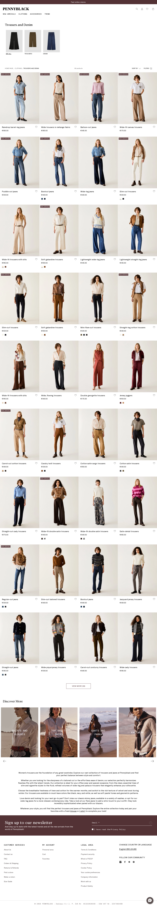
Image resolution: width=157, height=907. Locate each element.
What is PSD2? (87, 859)
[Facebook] (125, 862)
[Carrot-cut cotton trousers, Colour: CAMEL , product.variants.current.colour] (3, 470)
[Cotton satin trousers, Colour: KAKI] (123, 471)
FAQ (5, 859)
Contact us (8, 854)
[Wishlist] (147, 9)
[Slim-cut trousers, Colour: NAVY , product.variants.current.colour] (5, 334)
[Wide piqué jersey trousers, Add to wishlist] (76, 667)
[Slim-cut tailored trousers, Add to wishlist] (76, 599)
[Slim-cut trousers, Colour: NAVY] (123, 199)
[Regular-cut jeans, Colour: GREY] (5, 606)
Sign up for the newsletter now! (78, 2)
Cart (44, 854)
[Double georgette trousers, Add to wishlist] (115, 395)
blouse (73, 811)
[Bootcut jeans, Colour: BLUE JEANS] (81, 606)
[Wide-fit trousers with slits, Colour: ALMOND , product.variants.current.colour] (3, 266)
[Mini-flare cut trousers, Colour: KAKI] (81, 335)
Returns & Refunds (11, 868)
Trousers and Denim (31, 68)
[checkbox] (92, 829)
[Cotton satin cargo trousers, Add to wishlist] (115, 463)
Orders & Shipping (11, 863)
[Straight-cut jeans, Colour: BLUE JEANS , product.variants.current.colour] (3, 674)
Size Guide (8, 881)
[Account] (142, 9)
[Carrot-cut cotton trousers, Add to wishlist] (36, 463)
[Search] (137, 9)
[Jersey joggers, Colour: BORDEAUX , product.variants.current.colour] (120, 402)
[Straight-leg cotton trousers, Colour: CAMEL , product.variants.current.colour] (123, 334)
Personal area (47, 850)
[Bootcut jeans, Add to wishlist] (76, 191)
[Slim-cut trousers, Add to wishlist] (154, 191)
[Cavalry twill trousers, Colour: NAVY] (45, 471)
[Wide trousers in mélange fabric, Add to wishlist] (76, 127)
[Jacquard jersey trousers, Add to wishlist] (154, 599)
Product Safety (87, 886)
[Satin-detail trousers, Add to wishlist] (154, 531)
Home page (9, 68)
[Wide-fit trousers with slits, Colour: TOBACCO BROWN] (5, 267)
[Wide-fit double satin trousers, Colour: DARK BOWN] (81, 538)
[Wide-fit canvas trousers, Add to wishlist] (154, 127)
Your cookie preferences (90, 872)
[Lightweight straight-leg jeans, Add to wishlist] (154, 259)
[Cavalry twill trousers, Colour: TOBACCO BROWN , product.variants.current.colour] (42, 470)
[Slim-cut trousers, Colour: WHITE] (3, 335)
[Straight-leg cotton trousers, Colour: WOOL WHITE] (120, 335)
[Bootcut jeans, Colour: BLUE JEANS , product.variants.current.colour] (42, 198)
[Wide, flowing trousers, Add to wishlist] (76, 395)
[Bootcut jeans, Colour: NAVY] (45, 199)
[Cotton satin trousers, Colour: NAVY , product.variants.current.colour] (120, 470)
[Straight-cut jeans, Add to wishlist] (36, 667)
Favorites (46, 859)
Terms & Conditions (88, 850)
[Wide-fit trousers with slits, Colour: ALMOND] (3, 403)
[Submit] (150, 822)
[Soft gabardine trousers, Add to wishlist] (76, 259)
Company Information (89, 877)
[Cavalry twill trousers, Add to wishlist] (76, 463)
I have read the (109, 829)
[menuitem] (9, 14)
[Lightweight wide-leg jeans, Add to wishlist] (115, 259)
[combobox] (136, 68)
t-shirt (82, 811)
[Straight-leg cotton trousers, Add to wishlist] (154, 327)
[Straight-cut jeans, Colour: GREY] (5, 674)
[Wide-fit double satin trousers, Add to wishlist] (76, 531)
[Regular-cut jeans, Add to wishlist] (36, 599)
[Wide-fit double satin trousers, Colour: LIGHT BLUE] (45, 538)
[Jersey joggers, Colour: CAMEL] (123, 403)
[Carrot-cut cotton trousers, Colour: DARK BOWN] (5, 471)
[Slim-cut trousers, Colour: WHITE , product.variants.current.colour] (120, 198)
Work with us (86, 881)
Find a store (8, 872)
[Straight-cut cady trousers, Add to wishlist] (36, 531)
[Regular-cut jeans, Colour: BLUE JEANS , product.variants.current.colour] (3, 606)
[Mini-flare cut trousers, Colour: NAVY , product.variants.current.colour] (84, 334)
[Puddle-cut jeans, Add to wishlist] (36, 191)
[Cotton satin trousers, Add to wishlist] (154, 463)
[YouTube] (133, 862)
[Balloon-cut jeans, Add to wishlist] (115, 127)
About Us (7, 850)
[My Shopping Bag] (152, 9)
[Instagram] (120, 862)
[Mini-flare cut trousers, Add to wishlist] (115, 327)
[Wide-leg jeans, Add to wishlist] (115, 191)
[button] (149, 900)
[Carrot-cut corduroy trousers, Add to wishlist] (115, 667)
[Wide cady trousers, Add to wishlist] (154, 667)
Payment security (87, 854)
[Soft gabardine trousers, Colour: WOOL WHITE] (42, 335)
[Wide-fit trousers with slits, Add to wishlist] (36, 259)
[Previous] (4, 761)
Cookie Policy (86, 868)
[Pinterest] (129, 862)
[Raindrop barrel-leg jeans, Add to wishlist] (36, 127)
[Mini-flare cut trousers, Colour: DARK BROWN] (86, 335)
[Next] (152, 761)
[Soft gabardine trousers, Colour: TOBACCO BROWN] (45, 267)
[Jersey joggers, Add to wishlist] (154, 395)
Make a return (9, 877)
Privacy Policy (118, 829)
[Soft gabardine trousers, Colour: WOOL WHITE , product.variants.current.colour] (42, 266)
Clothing (18, 68)
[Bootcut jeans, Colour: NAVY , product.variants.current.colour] (84, 606)
